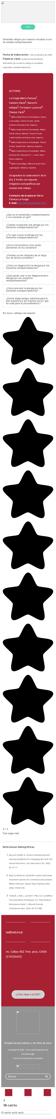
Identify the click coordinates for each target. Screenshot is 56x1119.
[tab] (28, 216)
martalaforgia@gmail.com (32, 203)
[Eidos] (28, 1066)
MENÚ (28, 27)
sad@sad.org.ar (14, 932)
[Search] (46, 1076)
